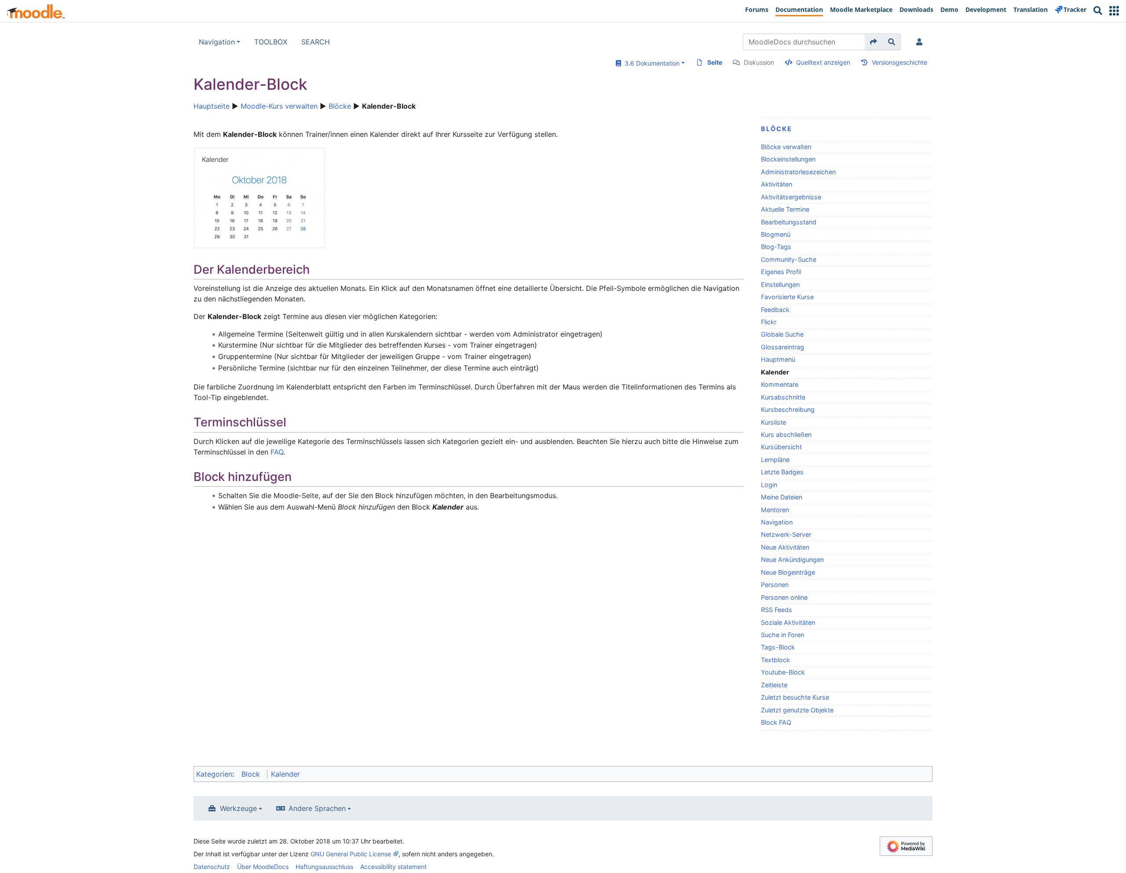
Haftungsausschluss (324, 866)
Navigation (217, 41)
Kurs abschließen (786, 434)
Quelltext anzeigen (823, 62)
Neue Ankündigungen (792, 559)
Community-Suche (788, 259)
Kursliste (773, 422)
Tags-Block (778, 647)
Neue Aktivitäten (785, 547)
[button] (1114, 10)
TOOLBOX (270, 41)
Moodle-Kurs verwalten (279, 106)
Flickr (768, 322)
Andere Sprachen (317, 808)
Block (250, 774)
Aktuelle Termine (785, 209)
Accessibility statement (393, 866)
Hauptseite (212, 106)
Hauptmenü (778, 359)
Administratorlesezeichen (798, 172)
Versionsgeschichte (899, 62)
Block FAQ (776, 722)
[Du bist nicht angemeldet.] (921, 42)
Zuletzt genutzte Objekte (797, 710)
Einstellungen (780, 284)
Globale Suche (782, 334)
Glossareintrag (782, 347)
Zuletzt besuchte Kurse (795, 697)
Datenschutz (212, 866)
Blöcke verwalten (786, 146)
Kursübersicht (781, 447)
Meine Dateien (781, 497)
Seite (714, 62)
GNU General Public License (351, 854)
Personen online (784, 597)
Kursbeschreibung (788, 409)
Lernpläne (775, 459)
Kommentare (779, 384)
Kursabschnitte (783, 397)
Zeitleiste (774, 685)
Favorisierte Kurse (787, 297)
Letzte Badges (782, 472)
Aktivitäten (776, 184)
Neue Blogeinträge (788, 572)
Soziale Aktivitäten (788, 622)
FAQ (277, 452)
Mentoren (775, 510)
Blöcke (340, 106)
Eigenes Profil (781, 271)
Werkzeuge (238, 808)
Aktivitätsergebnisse (791, 197)
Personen (775, 584)
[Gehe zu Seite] (874, 41)
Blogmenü (775, 234)
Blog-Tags (776, 246)
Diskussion (759, 62)
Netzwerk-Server (786, 534)
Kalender (285, 774)
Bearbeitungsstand (788, 222)
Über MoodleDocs (263, 866)
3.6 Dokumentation (650, 63)
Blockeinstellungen (788, 159)
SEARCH (315, 41)
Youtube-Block (783, 672)
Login (769, 484)
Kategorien (214, 774)
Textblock (775, 660)
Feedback (775, 309)
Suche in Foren (782, 634)
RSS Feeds (776, 609)
